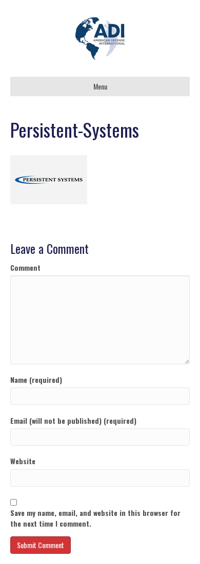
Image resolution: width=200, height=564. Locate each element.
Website (22, 461)
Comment (25, 268)
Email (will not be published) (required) (73, 421)
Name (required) (36, 380)
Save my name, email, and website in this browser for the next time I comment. (95, 518)
